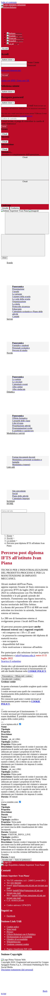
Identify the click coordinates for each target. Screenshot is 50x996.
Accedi (5, 49)
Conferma (15, 208)
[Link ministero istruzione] (13, 5)
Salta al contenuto (9, 2)
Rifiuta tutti (23, 676)
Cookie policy (13, 927)
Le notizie (11, 541)
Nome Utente (33, 62)
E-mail (30, 105)
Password (31, 65)
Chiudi (4, 134)
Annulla (5, 208)
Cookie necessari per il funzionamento (18, 711)
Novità (10, 538)
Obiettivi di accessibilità (17, 939)
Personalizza (7, 676)
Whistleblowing (14, 942)
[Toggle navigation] (23, 245)
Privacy (10, 932)
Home (9, 536)
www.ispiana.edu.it (10, 724)
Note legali (11, 929)
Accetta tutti (11, 679)
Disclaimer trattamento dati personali (17, 969)
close (4, 258)
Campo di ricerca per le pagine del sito (18, 508)
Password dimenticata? (11, 70)
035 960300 (16, 883)
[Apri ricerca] (27, 223)
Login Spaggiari (26, 116)
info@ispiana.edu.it (25, 655)
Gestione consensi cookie (18, 944)
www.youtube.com (9, 802)
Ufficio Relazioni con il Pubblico (21, 934)
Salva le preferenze (22, 860)
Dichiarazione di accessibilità (19, 937)
